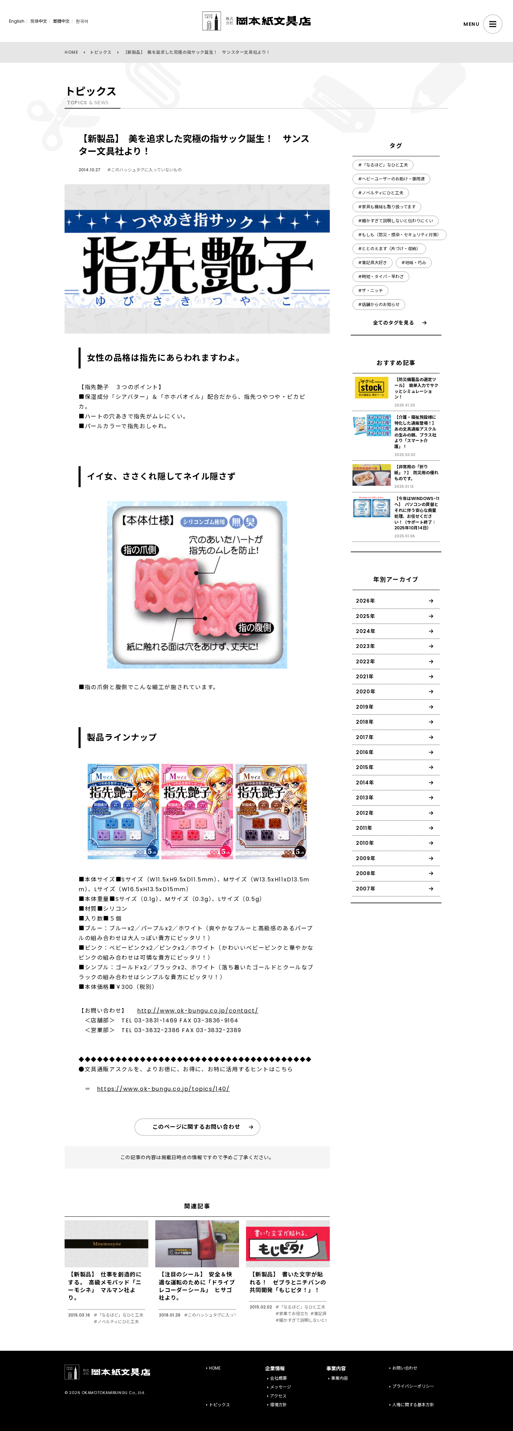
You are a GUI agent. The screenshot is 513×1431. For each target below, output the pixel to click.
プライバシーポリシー (413, 1386)
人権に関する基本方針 (413, 1405)
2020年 (366, 691)
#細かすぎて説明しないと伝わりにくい (312, 1320)
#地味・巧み (413, 263)
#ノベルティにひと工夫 (116, 1322)
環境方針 (278, 1405)
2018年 (365, 721)
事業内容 (339, 1378)
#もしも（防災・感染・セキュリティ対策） (399, 235)
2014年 (365, 782)
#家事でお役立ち (291, 1314)
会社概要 (278, 1378)
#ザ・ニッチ (370, 290)
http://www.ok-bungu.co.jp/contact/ (197, 1011)
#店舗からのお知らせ (379, 304)
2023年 (365, 646)
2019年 (365, 706)
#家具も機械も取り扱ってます (387, 207)
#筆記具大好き (324, 1314)
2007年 (366, 888)
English (16, 21)
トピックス (101, 52)
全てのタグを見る (393, 322)
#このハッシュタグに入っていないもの (144, 170)
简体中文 (38, 21)
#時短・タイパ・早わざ (381, 277)
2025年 (365, 616)
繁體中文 (61, 21)
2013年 (365, 797)
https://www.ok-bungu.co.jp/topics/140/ (163, 1089)
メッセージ (280, 1387)
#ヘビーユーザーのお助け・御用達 (391, 179)
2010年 (365, 843)
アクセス (278, 1396)
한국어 (82, 21)
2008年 (366, 873)
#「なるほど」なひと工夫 (118, 1315)
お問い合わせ (404, 1368)
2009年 (366, 858)
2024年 (366, 631)
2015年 (365, 767)
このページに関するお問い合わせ (196, 1127)
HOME (71, 52)
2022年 (365, 661)
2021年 (365, 676)
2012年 (365, 813)
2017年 (365, 737)
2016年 (365, 752)
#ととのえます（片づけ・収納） (389, 249)
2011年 (364, 828)
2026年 (365, 600)
